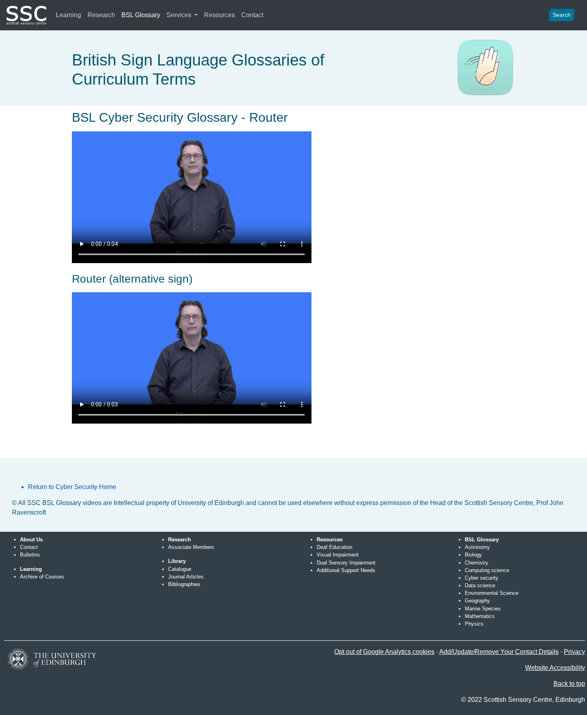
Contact (252, 15)
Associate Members (191, 547)
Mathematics (480, 616)
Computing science (487, 570)
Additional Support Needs (346, 570)
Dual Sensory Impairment (346, 563)
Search (562, 15)
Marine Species (483, 609)
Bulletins (30, 555)
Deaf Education (334, 547)
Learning (68, 15)
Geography (477, 601)
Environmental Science (491, 593)
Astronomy (477, 547)
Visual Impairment (338, 555)
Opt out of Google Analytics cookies (384, 651)
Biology (473, 555)
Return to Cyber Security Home (72, 486)
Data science (480, 585)
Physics (474, 624)
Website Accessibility (555, 667)
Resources (219, 15)
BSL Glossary (140, 15)
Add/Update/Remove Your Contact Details (499, 651)
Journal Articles (186, 577)
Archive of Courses (42, 577)
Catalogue (179, 569)
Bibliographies (184, 584)
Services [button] (180, 15)
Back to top (569, 683)
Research (101, 15)
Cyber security (481, 578)
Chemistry (476, 563)
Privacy (574, 651)
